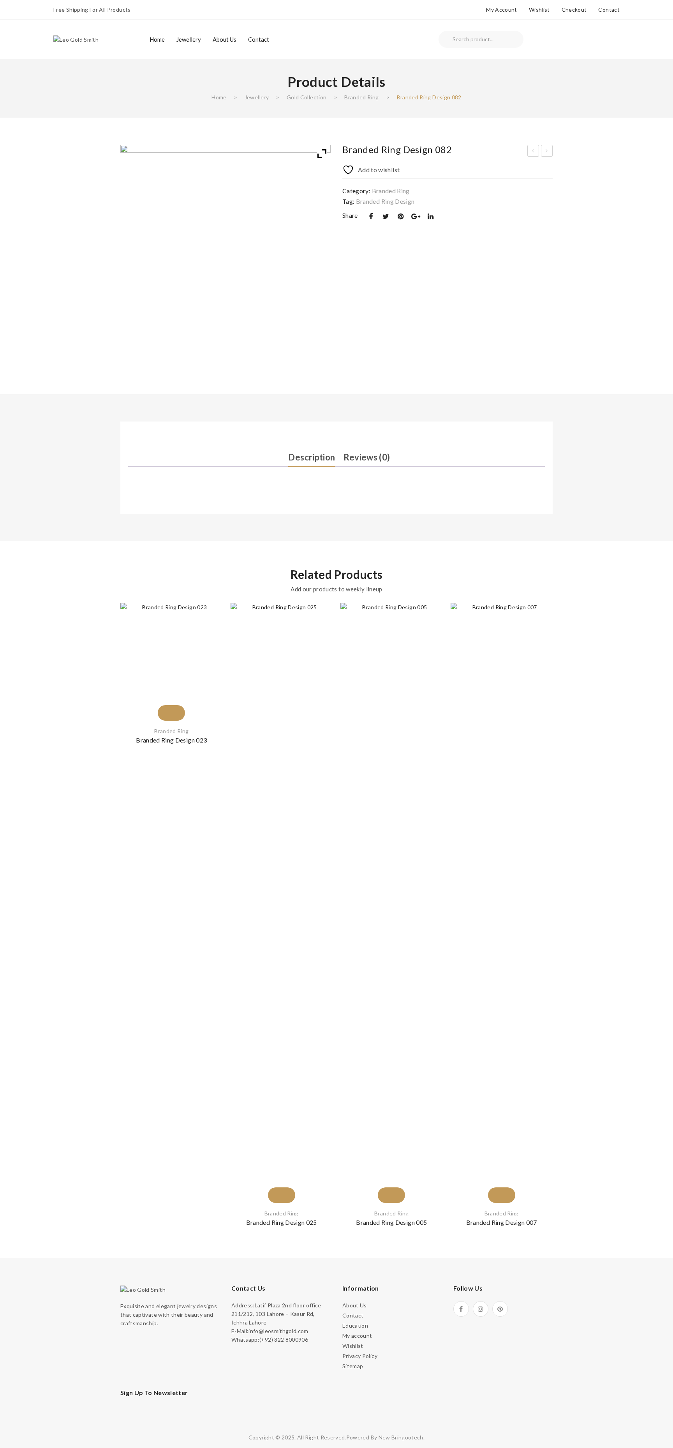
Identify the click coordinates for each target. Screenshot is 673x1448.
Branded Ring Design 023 (171, 740)
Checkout (574, 9)
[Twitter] (385, 216)
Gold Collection (306, 97)
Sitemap (352, 1366)
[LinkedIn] (431, 216)
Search (446, 39)
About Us (354, 1305)
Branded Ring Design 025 (281, 1222)
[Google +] (415, 216)
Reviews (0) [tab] (367, 457)
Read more (171, 698)
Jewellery (257, 97)
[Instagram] (480, 1309)
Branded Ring (361, 97)
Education (355, 1325)
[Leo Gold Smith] (76, 38)
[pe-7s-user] (609, 40)
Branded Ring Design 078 (533, 152)
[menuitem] (157, 39)
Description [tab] (311, 457)
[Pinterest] (401, 216)
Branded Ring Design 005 (391, 1222)
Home (218, 97)
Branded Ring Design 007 (501, 1222)
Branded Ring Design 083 (547, 152)
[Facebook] (371, 216)
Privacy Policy (359, 1356)
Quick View (207, 663)
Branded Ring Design (385, 201)
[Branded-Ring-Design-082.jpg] (225, 250)
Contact (608, 9)
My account (501, 9)
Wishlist (539, 9)
